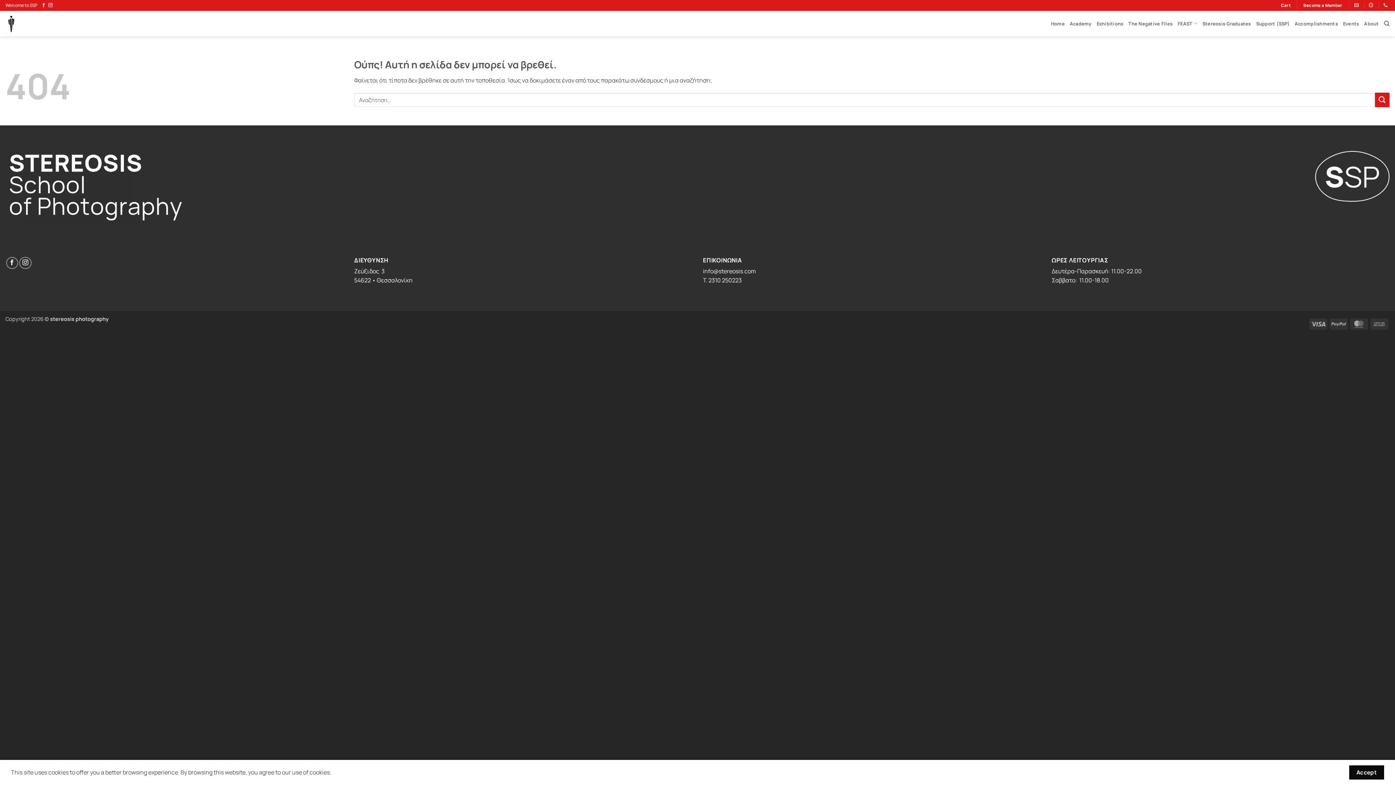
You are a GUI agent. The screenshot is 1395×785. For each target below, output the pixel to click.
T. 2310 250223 (722, 280)
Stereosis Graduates (1226, 23)
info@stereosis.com (729, 271)
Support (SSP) (1273, 23)
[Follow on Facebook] (43, 5)
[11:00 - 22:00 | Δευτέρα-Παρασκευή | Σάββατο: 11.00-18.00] (1372, 5)
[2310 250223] (1386, 5)
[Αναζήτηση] (1387, 24)
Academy (1081, 23)
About (1371, 23)
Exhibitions (1110, 23)
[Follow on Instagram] (50, 5)
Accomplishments (1316, 23)
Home (1058, 23)
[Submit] (1382, 100)
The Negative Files (1150, 23)
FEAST (1185, 23)
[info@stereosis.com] (1357, 5)
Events (1351, 23)
